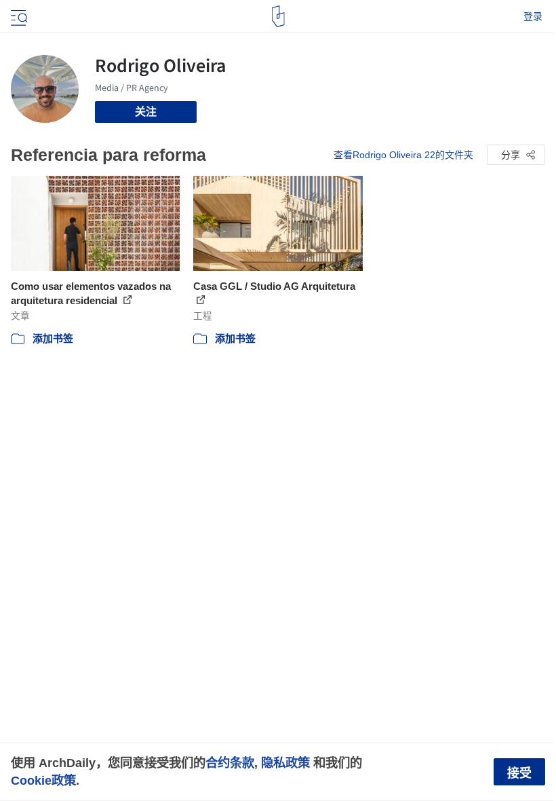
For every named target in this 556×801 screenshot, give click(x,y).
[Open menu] (17, 16)
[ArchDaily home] (278, 16)
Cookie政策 (43, 780)
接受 (519, 773)
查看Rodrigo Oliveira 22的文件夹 (403, 155)
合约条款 (229, 763)
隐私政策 (285, 763)
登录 (532, 16)
